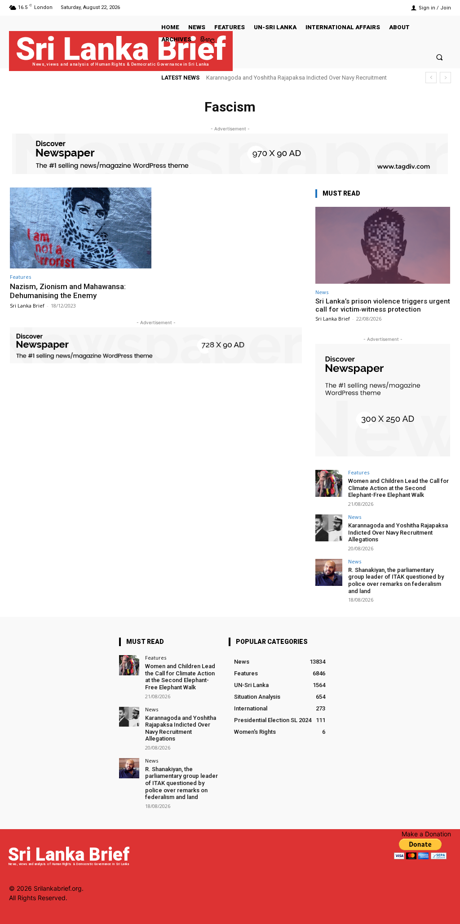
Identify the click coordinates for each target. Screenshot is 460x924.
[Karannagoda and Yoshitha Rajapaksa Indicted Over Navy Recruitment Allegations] (328, 527)
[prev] (431, 77)
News (321, 292)
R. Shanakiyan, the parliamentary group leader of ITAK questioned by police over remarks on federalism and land (396, 580)
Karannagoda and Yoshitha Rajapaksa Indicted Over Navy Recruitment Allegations (398, 532)
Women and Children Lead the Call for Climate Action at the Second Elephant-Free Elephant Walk (398, 488)
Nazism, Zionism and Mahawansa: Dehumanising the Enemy (68, 291)
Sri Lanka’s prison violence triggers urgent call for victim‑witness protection (382, 305)
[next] (445, 77)
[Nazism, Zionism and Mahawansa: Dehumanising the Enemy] (80, 227)
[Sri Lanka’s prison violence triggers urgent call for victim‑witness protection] (382, 245)
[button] (439, 56)
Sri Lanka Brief (27, 305)
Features (20, 276)
